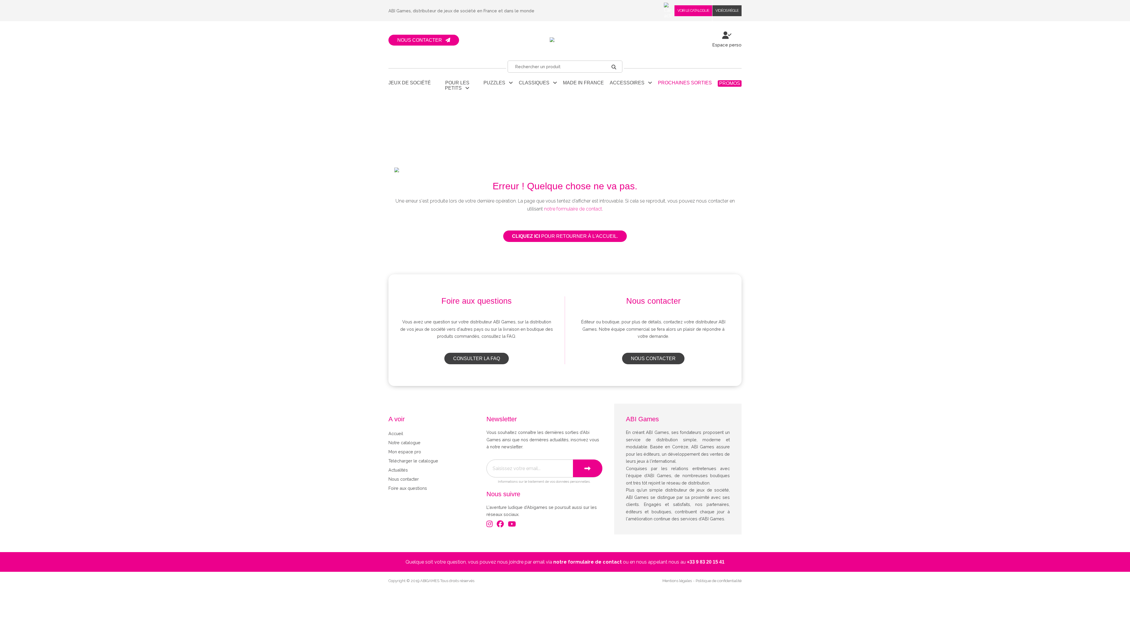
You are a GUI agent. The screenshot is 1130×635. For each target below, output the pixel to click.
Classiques (536, 82)
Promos (729, 83)
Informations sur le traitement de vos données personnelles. (544, 481)
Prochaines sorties (685, 82)
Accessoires (629, 82)
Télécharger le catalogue (413, 460)
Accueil (395, 433)
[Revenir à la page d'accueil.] (565, 40)
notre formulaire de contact (573, 209)
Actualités (398, 469)
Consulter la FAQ (476, 358)
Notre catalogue (404, 442)
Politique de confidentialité (719, 581)
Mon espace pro (404, 451)
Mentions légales (677, 581)
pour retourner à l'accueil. (565, 236)
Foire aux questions (407, 488)
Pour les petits (457, 85)
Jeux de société (409, 82)
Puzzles (496, 82)
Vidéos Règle (727, 10)
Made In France (583, 82)
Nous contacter (653, 358)
